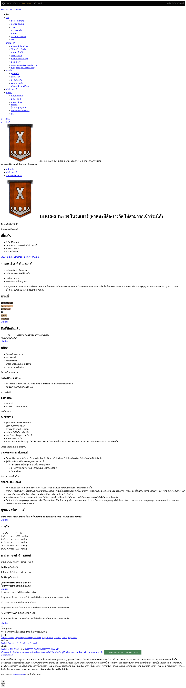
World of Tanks (7, 9)
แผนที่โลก (15, 77)
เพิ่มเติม (4, 322)
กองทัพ (9, 70)
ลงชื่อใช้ (170, 3)
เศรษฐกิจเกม (16, 55)
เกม (7, 18)
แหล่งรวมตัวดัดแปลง (20, 111)
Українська (72, 638)
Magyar (45, 638)
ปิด (3, 682)
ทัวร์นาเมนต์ (11, 89)
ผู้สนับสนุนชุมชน (18, 107)
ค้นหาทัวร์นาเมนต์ (14, 176)
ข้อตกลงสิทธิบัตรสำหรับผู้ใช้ (52, 652)
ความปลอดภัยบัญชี (19, 59)
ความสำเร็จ (16, 62)
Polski (50, 638)
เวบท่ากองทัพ (17, 83)
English (18, 638)
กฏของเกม (92, 652)
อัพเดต (14, 33)
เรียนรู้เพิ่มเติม (7, 257)
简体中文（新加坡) (33, 649)
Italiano (38, 638)
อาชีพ (100, 652)
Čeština (4, 638)
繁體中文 (46, 649)
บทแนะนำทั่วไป (18, 52)
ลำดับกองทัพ (16, 80)
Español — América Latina (18, 643)
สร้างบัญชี (180, 3)
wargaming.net (7, 655)
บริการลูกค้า (6, 652)
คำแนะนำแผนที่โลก (20, 86)
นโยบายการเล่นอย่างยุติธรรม (24, 65)
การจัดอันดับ (16, 30)
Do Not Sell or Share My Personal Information (122, 652)
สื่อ (12, 114)
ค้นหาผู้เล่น (16, 99)
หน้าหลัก (10, 169)
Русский (57, 638)
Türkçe (64, 638)
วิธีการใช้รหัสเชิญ (19, 49)
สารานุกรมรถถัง (18, 37)
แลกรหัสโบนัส (17, 24)
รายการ (17, 9)
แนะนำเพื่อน (16, 102)
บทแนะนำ (10, 43)
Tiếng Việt (55, 649)
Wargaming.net (19, 674)
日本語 (11, 649)
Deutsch (10, 638)
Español (24, 638)
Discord (14, 105)
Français (31, 638)
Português (34, 643)
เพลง (13, 40)
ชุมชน (9, 92)
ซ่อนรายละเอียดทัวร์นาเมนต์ (26, 257)
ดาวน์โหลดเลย (17, 21)
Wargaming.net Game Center (22, 68)
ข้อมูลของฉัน (17, 96)
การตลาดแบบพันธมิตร (30, 652)
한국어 (17, 649)
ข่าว (13, 27)
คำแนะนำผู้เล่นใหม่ (19, 46)
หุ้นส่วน (16, 652)
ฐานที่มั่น (15, 74)
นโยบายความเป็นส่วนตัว (76, 652)
